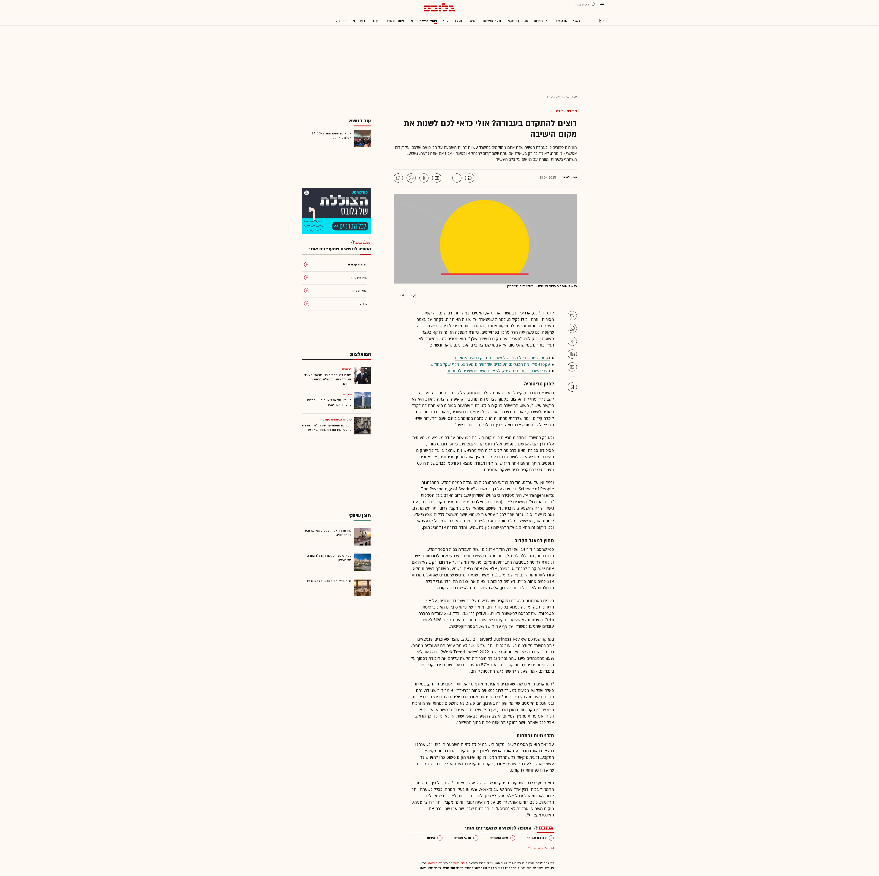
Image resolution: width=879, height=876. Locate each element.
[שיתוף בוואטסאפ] (411, 178)
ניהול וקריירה (428, 21)
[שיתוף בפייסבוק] (424, 178)
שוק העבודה (499, 838)
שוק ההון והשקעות (517, 21)
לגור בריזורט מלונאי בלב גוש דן (329, 581)
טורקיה (347, 394)
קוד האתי (459, 863)
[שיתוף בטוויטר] (398, 178)
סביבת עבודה (566, 111)
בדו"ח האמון (435, 863)
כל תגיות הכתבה (543, 848)
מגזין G (378, 21)
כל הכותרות (541, 21)
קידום (431, 838)
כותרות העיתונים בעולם (337, 419)
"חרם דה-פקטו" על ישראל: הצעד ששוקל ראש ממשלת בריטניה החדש (328, 379)
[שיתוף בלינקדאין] (572, 354)
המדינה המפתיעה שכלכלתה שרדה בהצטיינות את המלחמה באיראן (327, 427)
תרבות (364, 21)
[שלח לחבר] (572, 366)
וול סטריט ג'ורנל (345, 21)
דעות (411, 21)
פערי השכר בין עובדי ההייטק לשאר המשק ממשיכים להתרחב (498, 370)
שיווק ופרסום (395, 21)
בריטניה (347, 369)
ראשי (576, 21)
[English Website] (601, 20)
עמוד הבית (570, 96)
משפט (474, 21)
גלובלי (445, 21)
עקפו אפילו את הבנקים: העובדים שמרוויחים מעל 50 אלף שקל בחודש (490, 364)
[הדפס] (469, 178)
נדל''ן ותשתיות (492, 21)
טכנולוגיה (459, 21)
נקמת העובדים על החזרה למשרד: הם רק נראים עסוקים (502, 357)
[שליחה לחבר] (436, 178)
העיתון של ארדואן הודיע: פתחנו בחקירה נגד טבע (329, 402)
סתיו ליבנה (569, 177)
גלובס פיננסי (560, 21)
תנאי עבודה (462, 838)
